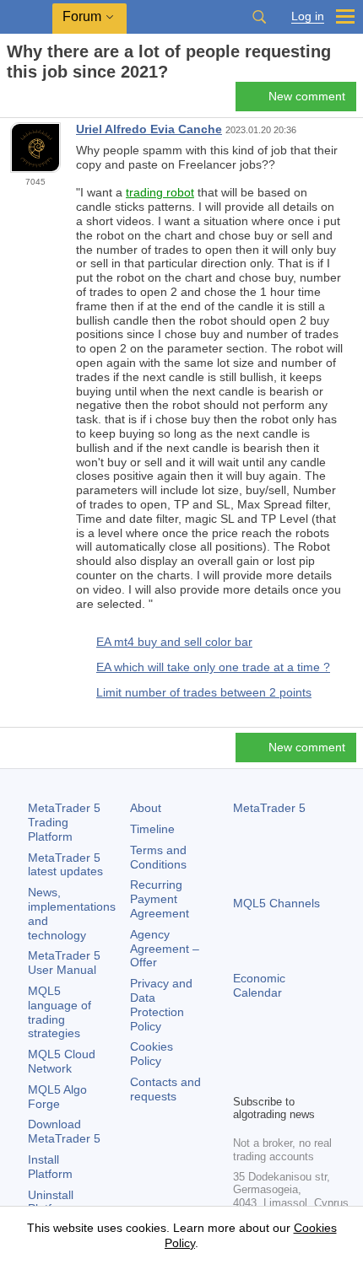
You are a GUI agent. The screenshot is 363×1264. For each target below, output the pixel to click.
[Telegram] (270, 1051)
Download (64, 1131)
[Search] (259, 17)
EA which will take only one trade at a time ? (213, 667)
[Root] (12, 101)
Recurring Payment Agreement (159, 899)
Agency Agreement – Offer (164, 949)
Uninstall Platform (50, 1202)
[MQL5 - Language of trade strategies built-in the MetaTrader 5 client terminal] (26, 17)
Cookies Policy (151, 1054)
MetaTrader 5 (269, 808)
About (145, 808)
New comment (306, 96)
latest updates (65, 865)
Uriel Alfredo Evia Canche (149, 129)
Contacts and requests (165, 1089)
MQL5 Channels (276, 903)
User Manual (64, 962)
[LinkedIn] (243, 1078)
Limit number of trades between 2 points (204, 692)
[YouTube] (324, 1051)
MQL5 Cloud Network (61, 1061)
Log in (307, 16)
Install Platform (50, 1167)
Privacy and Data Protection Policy (161, 1004)
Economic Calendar (259, 985)
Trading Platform (64, 822)
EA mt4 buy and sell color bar (174, 641)
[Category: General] (32, 101)
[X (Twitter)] (297, 1051)
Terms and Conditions (158, 857)
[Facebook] (243, 1051)
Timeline (152, 829)
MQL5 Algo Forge (57, 1097)
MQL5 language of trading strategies (59, 1012)
